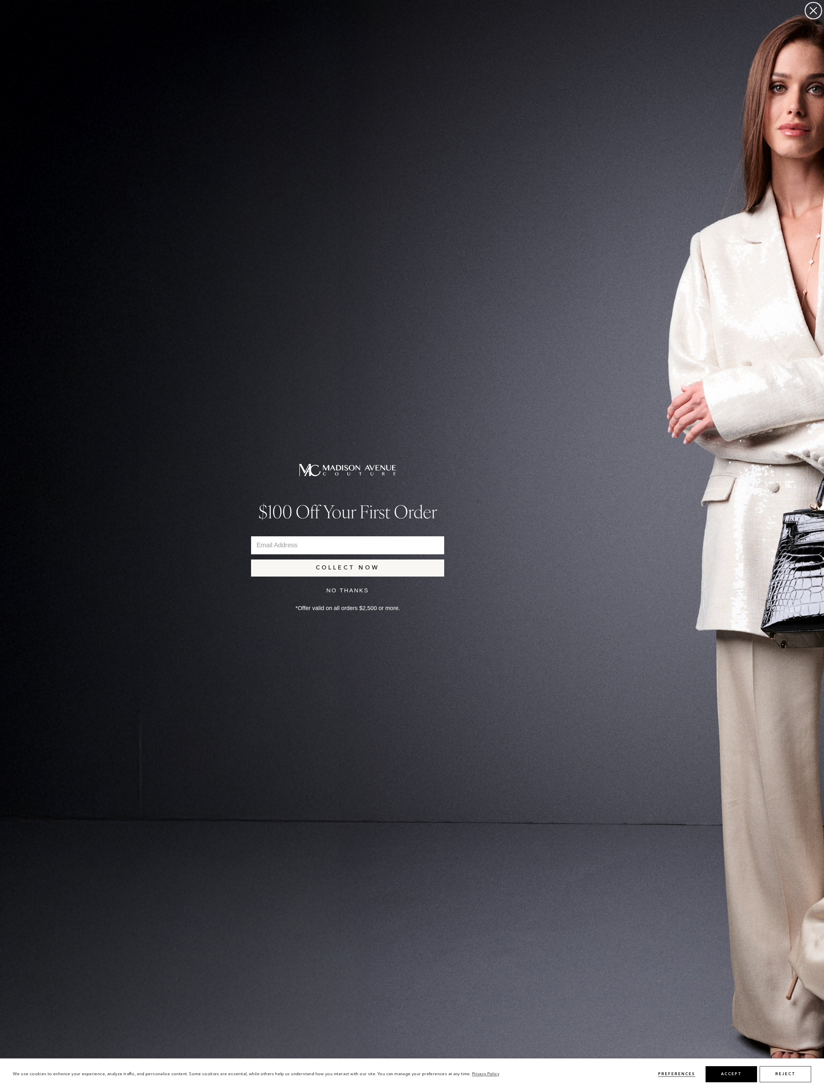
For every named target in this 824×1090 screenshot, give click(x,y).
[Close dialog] (813, 11)
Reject (785, 1074)
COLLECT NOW (347, 568)
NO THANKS (347, 590)
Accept (731, 1074)
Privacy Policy (485, 1074)
